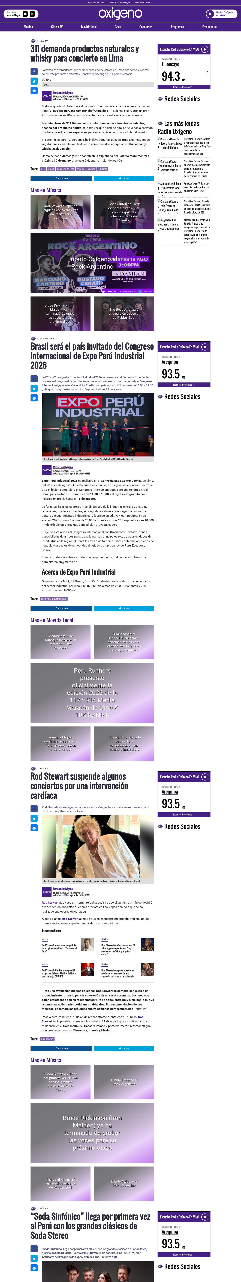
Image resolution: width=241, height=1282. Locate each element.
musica (81, 169)
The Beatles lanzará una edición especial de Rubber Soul (124, 313)
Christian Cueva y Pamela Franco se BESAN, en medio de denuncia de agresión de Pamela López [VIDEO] (197, 206)
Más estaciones (142, 2)
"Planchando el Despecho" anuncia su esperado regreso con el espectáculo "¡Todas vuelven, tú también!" (124, 642)
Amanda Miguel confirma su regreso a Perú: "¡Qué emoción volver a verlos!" (60, 743)
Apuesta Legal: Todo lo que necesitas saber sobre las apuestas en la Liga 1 (196, 187)
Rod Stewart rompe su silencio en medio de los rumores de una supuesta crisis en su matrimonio (117, 973)
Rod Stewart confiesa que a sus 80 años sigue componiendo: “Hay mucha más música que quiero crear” (118, 949)
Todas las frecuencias (183, 87)
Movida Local (48, 338)
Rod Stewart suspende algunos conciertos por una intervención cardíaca (60, 212)
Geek (118, 27)
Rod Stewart (47, 1039)
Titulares (102, 169)
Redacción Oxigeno (63, 93)
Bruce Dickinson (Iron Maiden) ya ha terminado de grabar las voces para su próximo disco (60, 313)
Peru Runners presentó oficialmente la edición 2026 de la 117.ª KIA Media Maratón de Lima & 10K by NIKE (92, 693)
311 (43, 169)
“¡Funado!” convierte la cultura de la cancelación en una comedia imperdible (124, 743)
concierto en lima (65, 169)
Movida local (89, 27)
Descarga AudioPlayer (119, 2)
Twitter (125, 178)
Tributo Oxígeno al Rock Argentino (92, 263)
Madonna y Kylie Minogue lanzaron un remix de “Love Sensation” (60, 642)
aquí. (115, 1257)
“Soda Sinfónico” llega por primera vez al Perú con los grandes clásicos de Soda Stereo (124, 212)
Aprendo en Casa (96, 2)
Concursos (145, 27)
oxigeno (91, 169)
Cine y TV (57, 27)
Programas (177, 27)
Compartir (63, 178)
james (51, 169)
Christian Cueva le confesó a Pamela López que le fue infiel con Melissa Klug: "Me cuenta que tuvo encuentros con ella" (197, 146)
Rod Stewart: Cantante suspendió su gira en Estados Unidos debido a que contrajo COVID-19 (59, 973)
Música (28, 27)
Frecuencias (209, 27)
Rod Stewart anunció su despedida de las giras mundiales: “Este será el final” (59, 948)
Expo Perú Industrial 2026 (53, 599)
